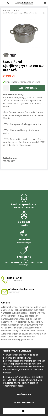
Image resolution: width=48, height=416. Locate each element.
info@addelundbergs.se (21, 289)
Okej (24, 411)
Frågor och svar (14, 292)
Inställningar (24, 394)
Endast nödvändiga (24, 402)
